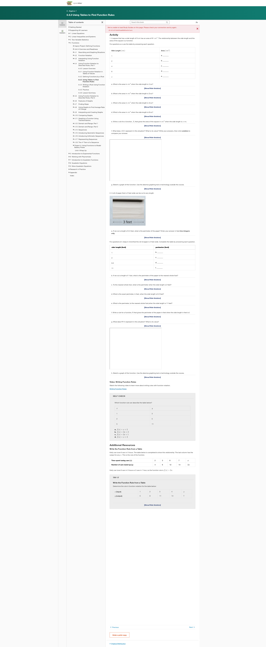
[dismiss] (197, 29)
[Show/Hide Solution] (152, 88)
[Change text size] (197, 22)
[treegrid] (85, 101)
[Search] (167, 22)
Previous (115, 627)
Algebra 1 (73, 11)
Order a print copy (119, 635)
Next (191, 627)
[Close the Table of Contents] (102, 22)
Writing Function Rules (118, 389)
